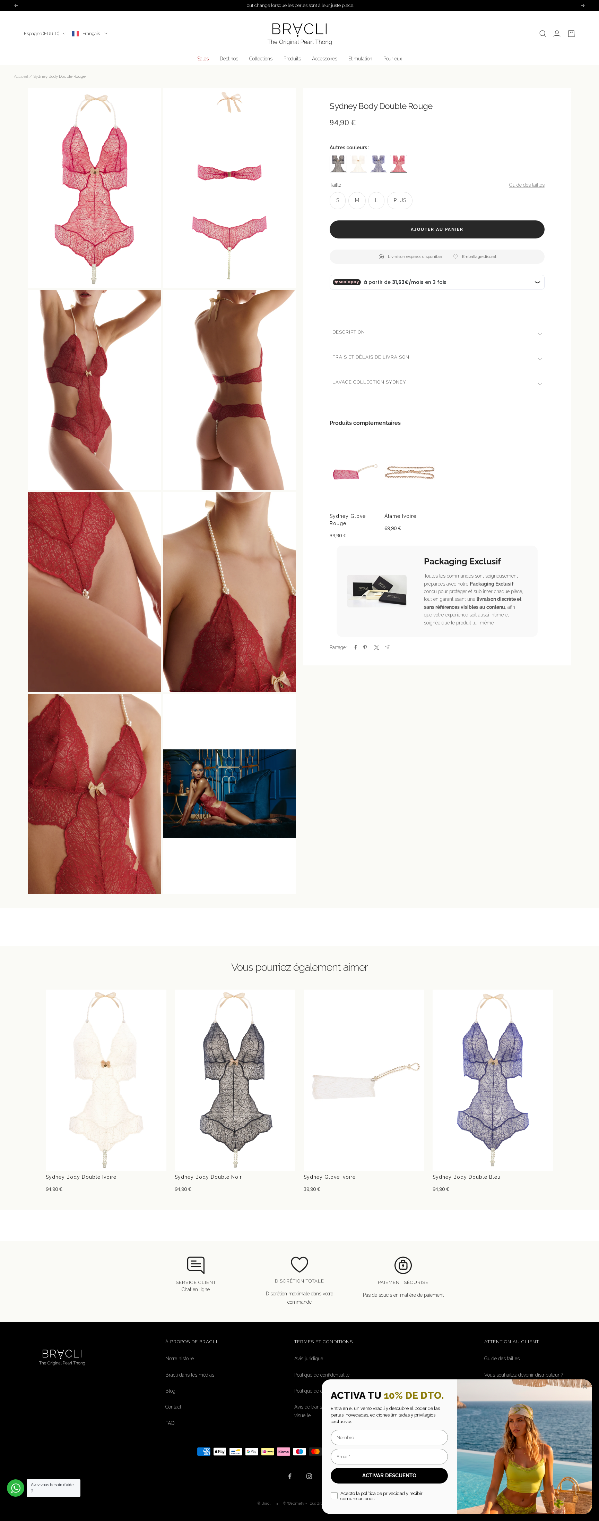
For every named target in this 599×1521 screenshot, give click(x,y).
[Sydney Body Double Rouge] (398, 164)
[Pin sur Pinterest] (365, 647)
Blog (170, 1391)
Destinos (229, 58)
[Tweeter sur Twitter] (376, 647)
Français (92, 33)
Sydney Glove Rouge (348, 519)
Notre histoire (179, 1358)
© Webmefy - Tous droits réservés (312, 1503)
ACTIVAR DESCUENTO (389, 1475)
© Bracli (265, 1503)
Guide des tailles (527, 185)
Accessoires (324, 58)
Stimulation (360, 58)
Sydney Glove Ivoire (330, 1177)
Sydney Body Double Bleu (467, 1177)
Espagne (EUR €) (41, 33)
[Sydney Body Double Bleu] (378, 164)
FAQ (169, 1423)
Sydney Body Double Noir (208, 1177)
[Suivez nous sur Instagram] (309, 1476)
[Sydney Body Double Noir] (338, 164)
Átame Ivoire (400, 516)
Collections (260, 58)
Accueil (21, 76)
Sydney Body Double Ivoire (81, 1177)
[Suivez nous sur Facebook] (290, 1476)
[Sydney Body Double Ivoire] (358, 164)
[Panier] (571, 33)
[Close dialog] (585, 1386)
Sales (203, 58)
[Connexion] (557, 33)
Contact (173, 1407)
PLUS (400, 200)
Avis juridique (308, 1358)
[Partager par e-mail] (387, 647)
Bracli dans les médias (189, 1375)
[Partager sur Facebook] (355, 647)
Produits (292, 58)
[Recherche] (542, 33)
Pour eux (392, 58)
